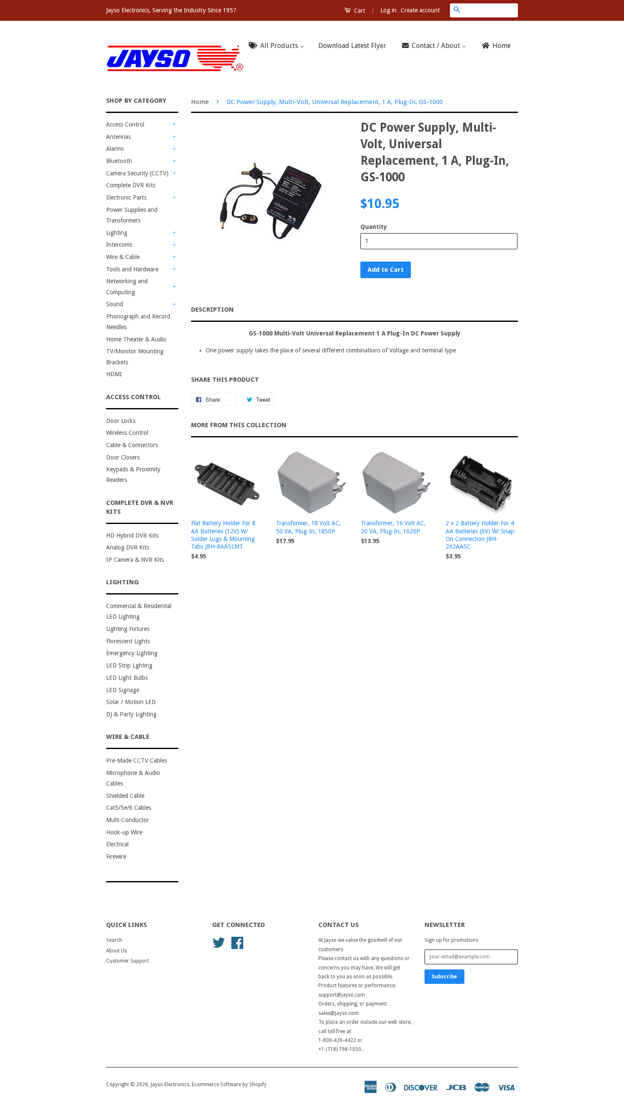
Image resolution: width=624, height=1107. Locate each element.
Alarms (115, 148)
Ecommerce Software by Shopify (229, 1084)
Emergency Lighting (131, 653)
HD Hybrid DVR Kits (132, 535)
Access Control (125, 124)
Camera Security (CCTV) (137, 173)
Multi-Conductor (127, 820)
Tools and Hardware (132, 269)
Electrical (117, 844)
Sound (114, 304)
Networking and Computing (127, 286)
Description (212, 309)
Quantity (373, 226)
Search (114, 940)
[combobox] (491, 10)
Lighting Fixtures (127, 628)
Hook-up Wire (124, 832)
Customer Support (127, 961)
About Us (116, 951)
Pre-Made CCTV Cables (136, 760)
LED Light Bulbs (127, 677)
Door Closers (123, 457)
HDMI (114, 374)
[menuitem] (279, 46)
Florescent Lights (128, 641)
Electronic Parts (126, 197)
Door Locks (120, 420)
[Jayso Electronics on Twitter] (218, 942)
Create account (420, 10)
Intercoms (119, 244)
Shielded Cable (125, 795)
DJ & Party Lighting (131, 714)
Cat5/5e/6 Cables (128, 807)
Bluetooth (119, 161)
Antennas (118, 136)
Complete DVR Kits (130, 185)
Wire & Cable (123, 257)
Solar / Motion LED (131, 702)
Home (200, 102)
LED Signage (122, 690)
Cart (358, 10)
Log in (388, 10)
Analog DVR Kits (127, 547)
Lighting (116, 232)
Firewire (116, 856)
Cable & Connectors (132, 445)
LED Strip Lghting (129, 665)
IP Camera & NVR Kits (135, 559)
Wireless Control (127, 432)
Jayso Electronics (170, 1084)
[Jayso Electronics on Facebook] (237, 942)
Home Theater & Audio (136, 339)
